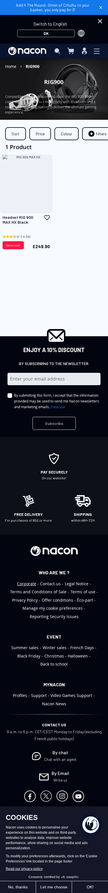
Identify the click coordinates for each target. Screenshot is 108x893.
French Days (82, 647)
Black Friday (28, 656)
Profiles (20, 695)
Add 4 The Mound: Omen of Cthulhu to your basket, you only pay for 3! (53, 7)
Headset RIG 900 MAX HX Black (18, 220)
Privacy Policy (25, 600)
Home (11, 66)
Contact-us (50, 583)
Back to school (54, 664)
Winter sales (55, 647)
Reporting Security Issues (54, 616)
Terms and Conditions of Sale (38, 591)
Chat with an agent (60, 759)
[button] (47, 217)
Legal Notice (76, 583)
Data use (58, 406)
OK (46, 33)
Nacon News (54, 703)
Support (39, 695)
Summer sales (25, 647)
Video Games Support (71, 695)
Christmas (54, 656)
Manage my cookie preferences (52, 608)
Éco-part (85, 600)
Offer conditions (57, 600)
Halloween (78, 656)
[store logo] (27, 51)
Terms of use (83, 591)
